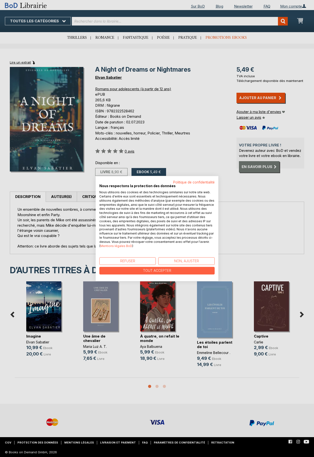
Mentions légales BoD (116, 246)
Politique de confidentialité (194, 182)
